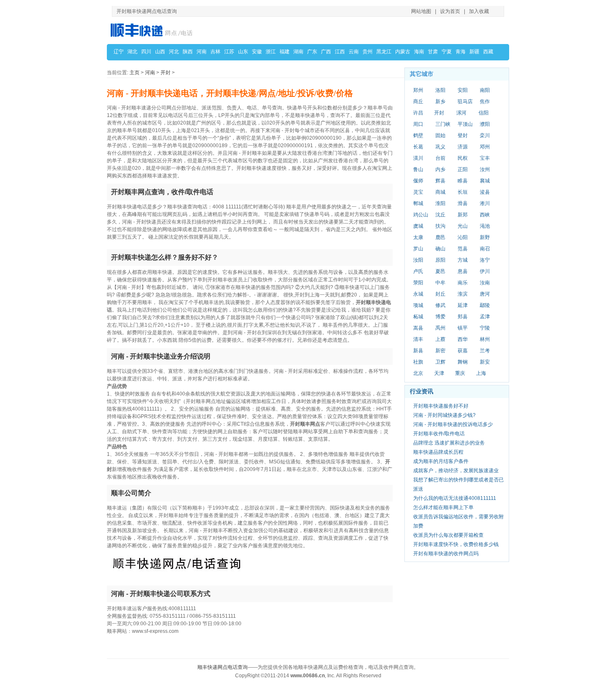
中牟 (440, 283)
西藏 (488, 52)
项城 (418, 305)
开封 (165, 72)
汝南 (485, 283)
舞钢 (463, 362)
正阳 (463, 169)
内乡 (440, 169)
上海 (481, 373)
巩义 (440, 147)
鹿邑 (440, 237)
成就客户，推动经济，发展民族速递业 (456, 470)
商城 (440, 192)
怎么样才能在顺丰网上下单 (443, 507)
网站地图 (421, 11)
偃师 (418, 181)
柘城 (418, 317)
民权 (463, 158)
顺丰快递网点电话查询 (222, 667)
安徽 (257, 52)
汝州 (485, 169)
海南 (419, 52)
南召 (485, 249)
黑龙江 (383, 52)
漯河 (461, 113)
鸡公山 (420, 215)
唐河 (485, 294)
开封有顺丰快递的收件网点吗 (446, 554)
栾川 (485, 135)
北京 (418, 373)
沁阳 (463, 237)
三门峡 (442, 124)
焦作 (485, 101)
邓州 (485, 147)
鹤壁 (418, 135)
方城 (463, 260)
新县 (418, 351)
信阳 (484, 113)
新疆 (474, 52)
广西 (326, 52)
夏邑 (440, 271)
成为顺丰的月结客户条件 (440, 461)
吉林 (215, 52)
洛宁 (485, 260)
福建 (285, 52)
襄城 (485, 181)
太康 (418, 237)
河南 (202, 52)
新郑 (463, 215)
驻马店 (465, 101)
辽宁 (119, 52)
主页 (134, 72)
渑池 (485, 226)
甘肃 (433, 52)
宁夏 (447, 52)
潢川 (418, 158)
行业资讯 (421, 391)
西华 (463, 339)
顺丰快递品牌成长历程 (438, 452)
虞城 (418, 226)
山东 (243, 52)
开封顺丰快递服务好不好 (440, 406)
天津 (439, 373)
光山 (463, 226)
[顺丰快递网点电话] (153, 30)
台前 (440, 158)
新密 (440, 351)
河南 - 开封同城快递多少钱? (444, 415)
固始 (440, 135)
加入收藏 (479, 11)
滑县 (463, 203)
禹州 (440, 328)
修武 (440, 305)
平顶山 (465, 124)
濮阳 (485, 124)
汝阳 (418, 260)
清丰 (418, 339)
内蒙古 (402, 52)
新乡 (440, 101)
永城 (418, 294)
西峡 (485, 215)
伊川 (485, 271)
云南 (354, 52)
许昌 (418, 113)
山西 (160, 52)
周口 (418, 124)
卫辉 (440, 362)
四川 (146, 52)
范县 (463, 249)
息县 (463, 271)
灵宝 (418, 192)
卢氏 (418, 271)
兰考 (485, 351)
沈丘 (440, 215)
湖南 (298, 52)
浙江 (271, 52)
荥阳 (418, 283)
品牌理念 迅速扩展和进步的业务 (449, 443)
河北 (174, 52)
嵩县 (418, 328)
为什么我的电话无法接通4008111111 (454, 498)
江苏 (229, 52)
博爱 (440, 317)
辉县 (440, 181)
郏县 (463, 317)
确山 (440, 249)
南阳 (485, 90)
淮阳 (440, 203)
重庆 (460, 373)
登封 (463, 135)
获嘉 (463, 351)
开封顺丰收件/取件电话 (439, 434)
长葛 (418, 147)
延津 (463, 305)
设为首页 (450, 11)
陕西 (188, 52)
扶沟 (440, 226)
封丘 (440, 294)
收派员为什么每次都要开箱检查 (448, 535)
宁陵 (485, 328)
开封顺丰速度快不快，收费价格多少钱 (456, 544)
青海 (461, 52)
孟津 (485, 317)
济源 (463, 147)
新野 (485, 237)
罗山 (418, 249)
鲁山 (418, 169)
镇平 (463, 328)
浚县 (485, 192)
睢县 (463, 181)
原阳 (440, 260)
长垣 (463, 192)
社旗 (418, 362)
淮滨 (463, 294)
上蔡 (440, 339)
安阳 (463, 90)
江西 (340, 52)
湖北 (132, 52)
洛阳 (440, 90)
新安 (485, 362)
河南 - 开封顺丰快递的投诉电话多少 (453, 424)
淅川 (485, 203)
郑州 (418, 90)
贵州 (367, 52)
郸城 (418, 203)
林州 (485, 339)
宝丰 (485, 158)
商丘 (418, 101)
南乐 (463, 283)
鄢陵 (485, 305)
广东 (312, 52)
